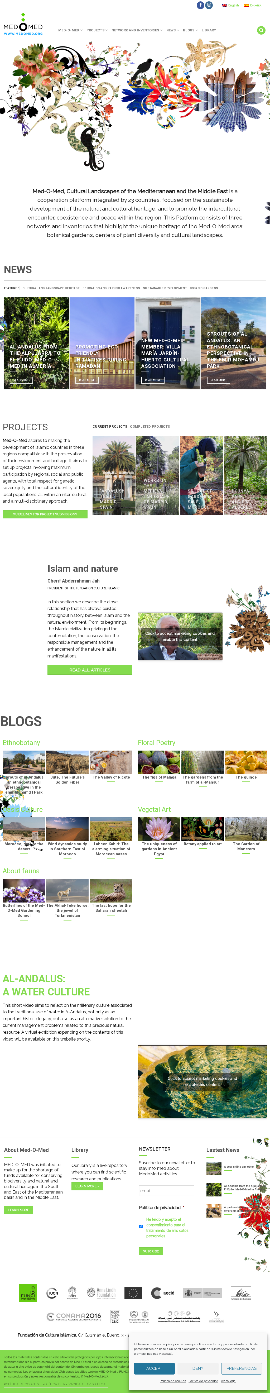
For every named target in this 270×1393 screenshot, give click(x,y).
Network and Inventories (135, 30)
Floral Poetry (156, 743)
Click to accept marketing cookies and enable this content (180, 636)
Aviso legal (228, 1381)
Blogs (188, 30)
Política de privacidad (203, 1381)
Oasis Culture (23, 809)
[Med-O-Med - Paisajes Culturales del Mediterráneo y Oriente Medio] (27, 24)
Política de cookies (173, 1381)
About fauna (21, 871)
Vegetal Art (154, 809)
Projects (95, 30)
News (171, 30)
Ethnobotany (21, 743)
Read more (21, 380)
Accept (154, 1368)
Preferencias (242, 1368)
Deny (198, 1368)
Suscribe (151, 1251)
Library (209, 30)
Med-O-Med (68, 30)
